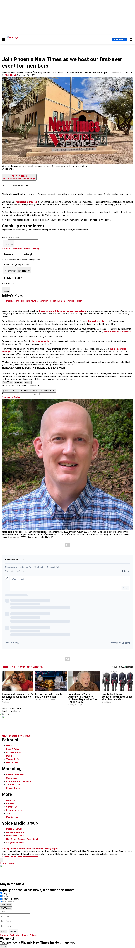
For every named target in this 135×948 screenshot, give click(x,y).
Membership (12, 817)
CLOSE (6, 291)
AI (38, 848)
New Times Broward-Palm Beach (22, 839)
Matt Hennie (11, 75)
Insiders (5, 896)
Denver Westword (15, 832)
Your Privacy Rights (48, 848)
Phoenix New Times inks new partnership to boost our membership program (44, 301)
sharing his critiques (97, 321)
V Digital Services (15, 842)
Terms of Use (13, 784)
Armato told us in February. (117, 331)
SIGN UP (9, 244)
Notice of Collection (12, 248)
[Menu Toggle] (3, 39)
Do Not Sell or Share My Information (20, 857)
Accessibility (30, 848)
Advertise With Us (15, 774)
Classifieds (11, 778)
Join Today (6, 904)
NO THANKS (24, 271)
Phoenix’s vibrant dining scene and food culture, (62, 311)
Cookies (20, 848)
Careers (10, 803)
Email (5, 237)
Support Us (119, 39)
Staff (9, 813)
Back (3, 931)
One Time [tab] (7, 382)
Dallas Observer (14, 829)
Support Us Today (11, 397)
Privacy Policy (13, 788)
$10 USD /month (11, 390)
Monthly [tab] (18, 382)
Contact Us (12, 807)
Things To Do (12, 759)
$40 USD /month (47, 390)
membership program (26, 202)
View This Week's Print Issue (16, 736)
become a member (41, 341)
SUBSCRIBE (10, 271)
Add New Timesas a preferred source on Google (19, 177)
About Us (10, 800)
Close (3, 946)
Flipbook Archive (14, 810)
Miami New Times (15, 835)
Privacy (35, 248)
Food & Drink (12, 749)
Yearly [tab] (27, 382)
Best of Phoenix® (10, 899)
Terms (27, 248)
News (9, 745)
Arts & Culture (13, 752)
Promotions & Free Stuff (18, 781)
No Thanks (6, 908)
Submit (13, 931)
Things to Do (8, 893)
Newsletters (12, 762)
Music (9, 756)
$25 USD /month (29, 390)
